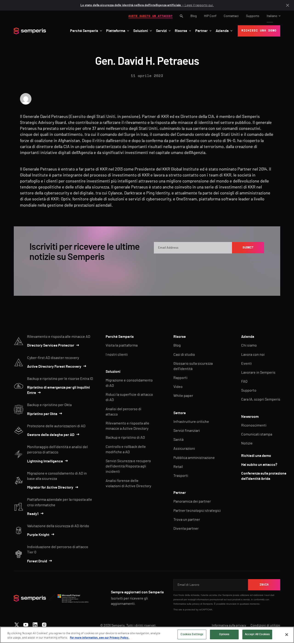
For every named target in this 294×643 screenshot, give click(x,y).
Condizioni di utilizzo (265, 625)
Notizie (247, 443)
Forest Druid (37, 561)
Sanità (178, 439)
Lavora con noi (253, 354)
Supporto (252, 16)
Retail (178, 467)
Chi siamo (249, 345)
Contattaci (231, 16)
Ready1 (33, 514)
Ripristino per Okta (42, 414)
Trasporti (180, 476)
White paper (183, 396)
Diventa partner (186, 528)
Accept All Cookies (257, 634)
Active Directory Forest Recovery (54, 366)
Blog (193, 16)
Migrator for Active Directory (50, 487)
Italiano (272, 16)
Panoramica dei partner (192, 501)
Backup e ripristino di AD (125, 437)
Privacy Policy (243, 262)
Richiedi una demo (256, 456)
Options (224, 634)
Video (178, 387)
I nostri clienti (117, 354)
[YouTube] (26, 623)
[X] (17, 623)
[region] (147, 635)
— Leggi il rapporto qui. (147, 5)
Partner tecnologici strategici (197, 510)
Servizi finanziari (186, 430)
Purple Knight (38, 535)
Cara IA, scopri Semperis (260, 399)
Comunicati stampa (256, 434)
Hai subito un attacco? (259, 465)
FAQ (244, 381)
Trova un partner (186, 519)
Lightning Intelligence (45, 461)
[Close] (287, 634)
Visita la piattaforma (122, 345)
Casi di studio (184, 354)
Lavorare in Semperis (258, 372)
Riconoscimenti (253, 425)
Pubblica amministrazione (194, 458)
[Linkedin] (35, 623)
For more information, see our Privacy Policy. (99, 638)
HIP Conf (210, 16)
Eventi (246, 363)
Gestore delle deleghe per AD (50, 435)
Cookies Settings (192, 634)
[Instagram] (44, 623)
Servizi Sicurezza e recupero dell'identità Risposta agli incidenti (128, 466)
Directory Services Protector (50, 345)
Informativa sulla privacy (187, 604)
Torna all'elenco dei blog (148, 47)
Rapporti (180, 378)
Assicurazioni (184, 448)
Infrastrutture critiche (191, 422)
